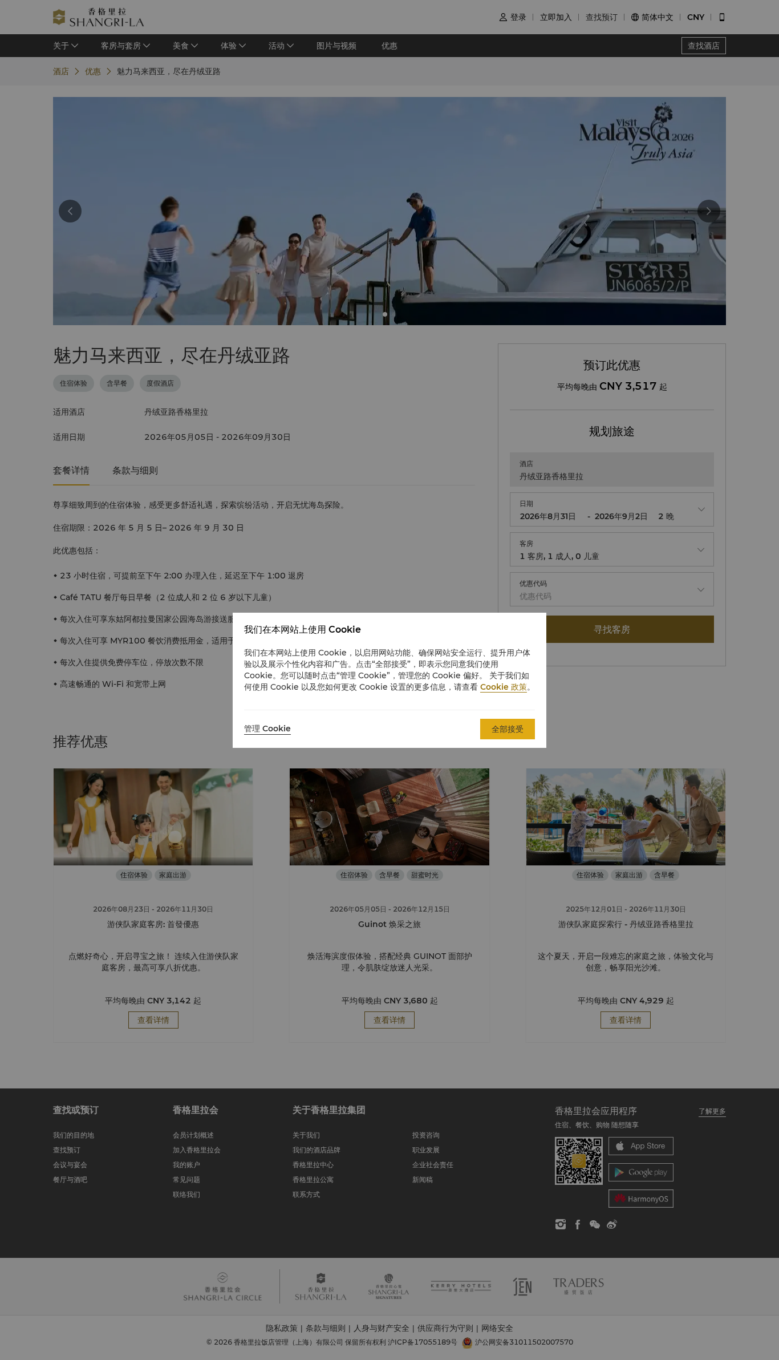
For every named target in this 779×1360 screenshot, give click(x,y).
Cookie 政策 (503, 687)
